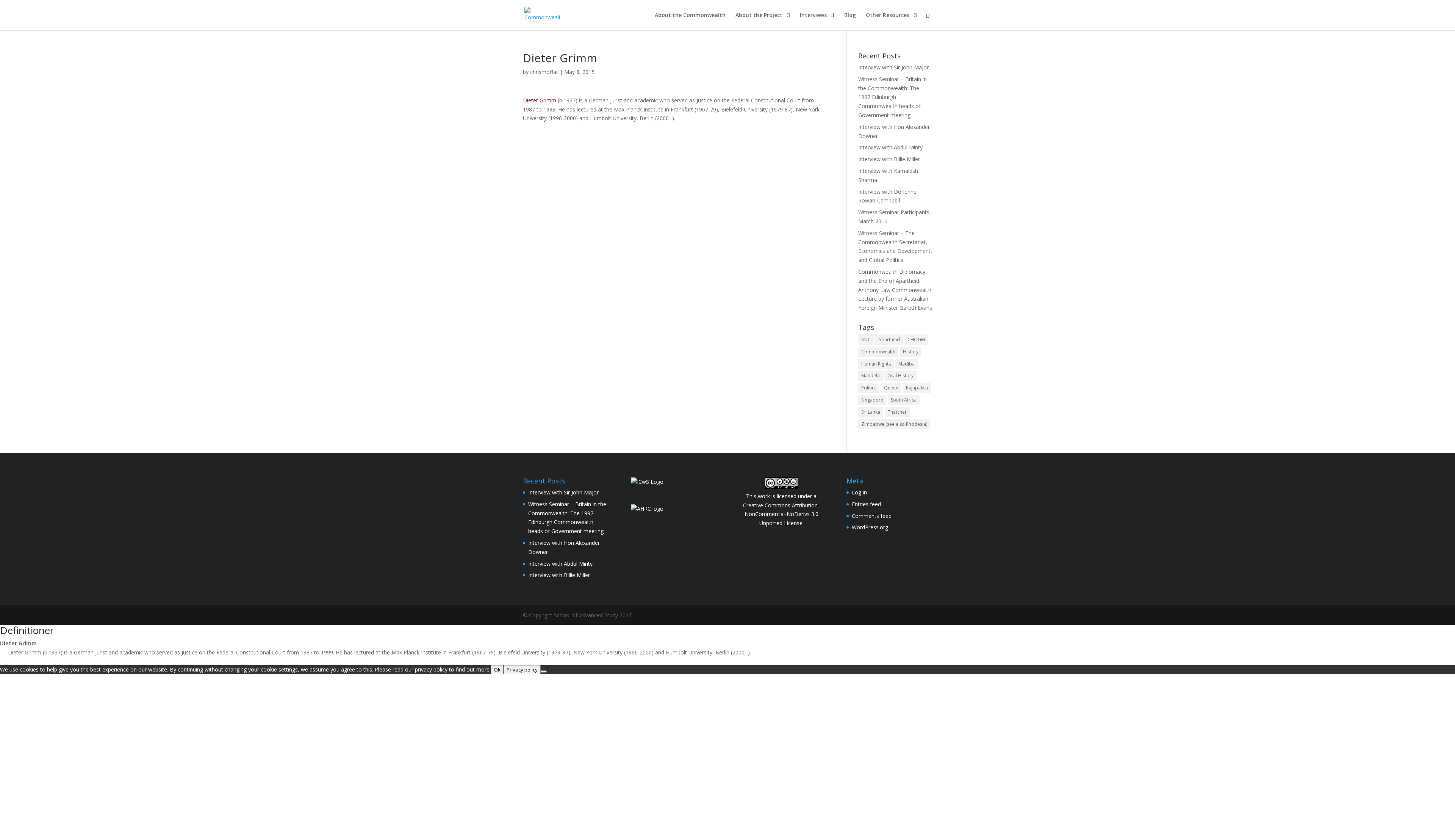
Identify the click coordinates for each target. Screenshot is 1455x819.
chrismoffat (544, 71)
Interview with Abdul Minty (890, 147)
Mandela (870, 375)
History (910, 351)
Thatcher (897, 412)
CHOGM (916, 339)
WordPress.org (870, 527)
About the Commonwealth (690, 16)
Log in (859, 492)
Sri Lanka (870, 412)
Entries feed (866, 504)
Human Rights (876, 364)
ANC (866, 339)
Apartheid (889, 339)
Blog (850, 16)
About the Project (758, 16)
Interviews (813, 16)
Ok (497, 669)
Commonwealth (878, 351)
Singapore (872, 400)
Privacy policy (522, 669)
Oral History (900, 375)
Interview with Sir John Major (893, 67)
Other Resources (887, 16)
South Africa (904, 400)
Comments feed (872, 515)
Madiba (906, 364)
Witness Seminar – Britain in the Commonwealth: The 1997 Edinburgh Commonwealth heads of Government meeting (892, 97)
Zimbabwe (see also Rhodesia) (894, 424)
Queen (891, 387)
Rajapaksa (917, 387)
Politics (868, 387)
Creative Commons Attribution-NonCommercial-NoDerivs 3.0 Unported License (781, 514)
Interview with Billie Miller (889, 159)
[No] (544, 671)
